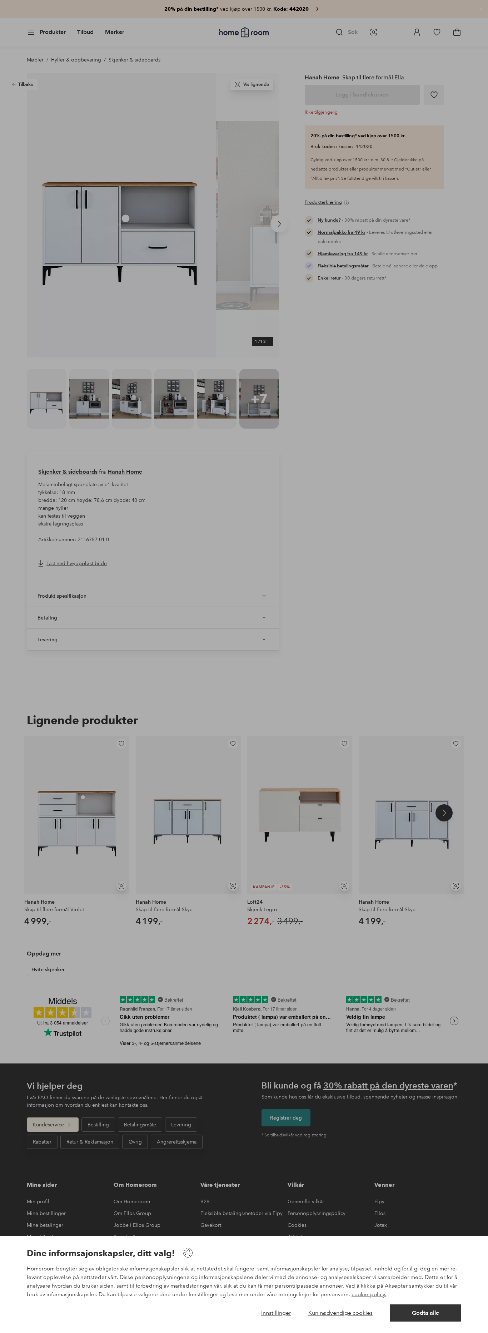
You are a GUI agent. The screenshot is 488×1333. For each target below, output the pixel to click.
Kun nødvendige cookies (340, 1312)
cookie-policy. (369, 1294)
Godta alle (425, 1312)
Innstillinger (276, 1312)
